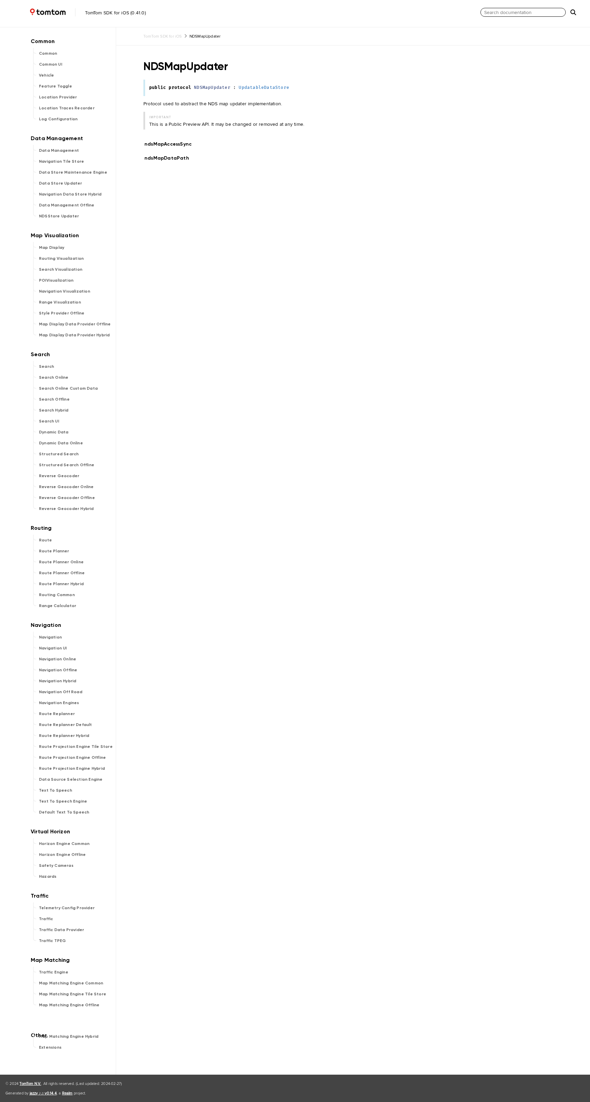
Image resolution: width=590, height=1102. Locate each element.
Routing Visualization (61, 258)
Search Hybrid (54, 410)
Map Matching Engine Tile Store (72, 994)
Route (45, 540)
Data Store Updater (60, 183)
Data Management (59, 150)
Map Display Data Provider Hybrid (74, 335)
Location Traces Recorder (67, 108)
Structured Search (59, 454)
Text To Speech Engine (63, 801)
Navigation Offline (58, 670)
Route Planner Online (61, 562)
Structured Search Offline (66, 464)
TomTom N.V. (30, 1083)
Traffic (46, 918)
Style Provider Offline (61, 313)
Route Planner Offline (62, 572)
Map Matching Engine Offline (69, 1005)
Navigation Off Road (60, 691)
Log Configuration (58, 119)
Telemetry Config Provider (67, 907)
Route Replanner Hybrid (64, 735)
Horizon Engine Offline (62, 854)
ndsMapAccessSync (171, 144)
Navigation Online (57, 659)
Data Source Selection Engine (71, 779)
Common (48, 53)
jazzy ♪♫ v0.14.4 (43, 1093)
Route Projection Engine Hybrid (72, 768)
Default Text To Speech (64, 812)
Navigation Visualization (64, 291)
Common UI (50, 64)
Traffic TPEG (52, 940)
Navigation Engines (59, 702)
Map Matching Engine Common (71, 983)
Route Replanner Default (65, 724)
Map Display (51, 247)
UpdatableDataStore (264, 87)
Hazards (47, 876)
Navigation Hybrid (57, 680)
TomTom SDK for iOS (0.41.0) (115, 12)
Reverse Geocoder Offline (67, 497)
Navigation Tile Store (61, 161)
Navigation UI (53, 648)
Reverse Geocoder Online (66, 486)
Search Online (54, 377)
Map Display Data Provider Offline (75, 324)
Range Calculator (57, 605)
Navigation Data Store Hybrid (70, 194)
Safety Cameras (56, 865)
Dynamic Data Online (61, 443)
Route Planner (54, 551)
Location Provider (58, 97)
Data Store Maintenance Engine (73, 172)
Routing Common (57, 594)
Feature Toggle (55, 86)
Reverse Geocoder (59, 475)
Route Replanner (57, 713)
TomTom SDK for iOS (162, 36)
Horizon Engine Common (64, 843)
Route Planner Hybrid (61, 583)
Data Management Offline (67, 205)
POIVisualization (56, 280)
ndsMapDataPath (169, 158)
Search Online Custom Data (68, 388)
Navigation (50, 637)
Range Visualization (60, 302)
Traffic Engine (53, 972)
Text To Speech (55, 790)
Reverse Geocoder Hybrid (66, 508)
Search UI (49, 421)
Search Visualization (60, 269)
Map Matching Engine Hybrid (68, 1036)
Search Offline (54, 399)
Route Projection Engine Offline (72, 757)
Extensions (50, 1047)
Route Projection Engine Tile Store (76, 746)
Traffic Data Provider (61, 929)
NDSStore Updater (59, 216)
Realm (67, 1093)
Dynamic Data (53, 432)
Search (46, 366)
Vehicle (46, 75)
